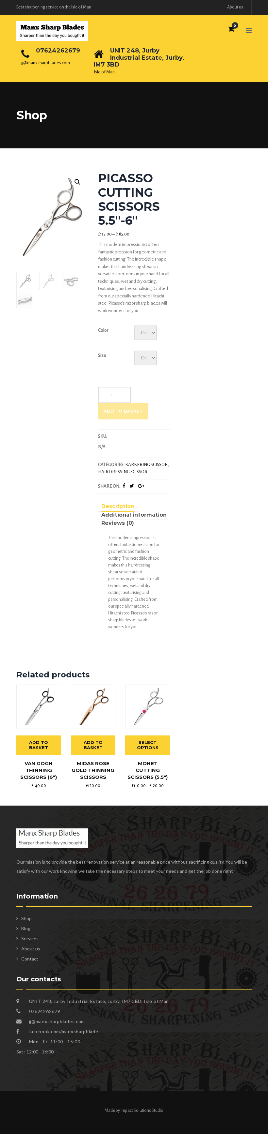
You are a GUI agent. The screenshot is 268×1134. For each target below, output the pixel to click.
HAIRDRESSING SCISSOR (122, 471)
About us (235, 7)
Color (103, 330)
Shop (26, 918)
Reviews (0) (117, 523)
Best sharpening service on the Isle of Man (53, 7)
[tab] (117, 507)
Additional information (134, 515)
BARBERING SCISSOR (146, 464)
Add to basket (123, 411)
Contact (29, 958)
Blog (25, 928)
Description (117, 506)
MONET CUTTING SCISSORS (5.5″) (147, 770)
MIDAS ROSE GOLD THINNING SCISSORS (93, 770)
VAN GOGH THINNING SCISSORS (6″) (38, 770)
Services (30, 938)
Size (102, 355)
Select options (148, 745)
